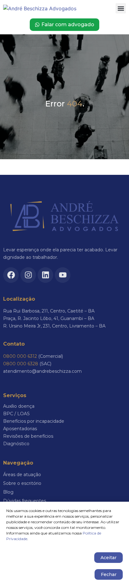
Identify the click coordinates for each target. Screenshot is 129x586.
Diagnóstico (16, 443)
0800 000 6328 (20, 364)
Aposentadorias (20, 428)
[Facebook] (11, 275)
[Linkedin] (45, 275)
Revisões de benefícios (28, 436)
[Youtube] (62, 275)
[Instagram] (28, 275)
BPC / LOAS (16, 413)
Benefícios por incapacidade (33, 421)
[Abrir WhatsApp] (113, 570)
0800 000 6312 (20, 356)
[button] (121, 8)
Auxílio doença (18, 406)
